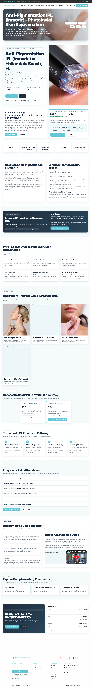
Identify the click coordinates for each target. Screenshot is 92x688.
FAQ (84, 26)
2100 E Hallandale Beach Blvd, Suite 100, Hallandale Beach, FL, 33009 (71, 671)
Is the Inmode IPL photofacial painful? (14, 478)
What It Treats (82, 23)
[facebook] (63, 658)
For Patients (59, 5)
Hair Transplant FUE (37, 667)
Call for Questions (27, 509)
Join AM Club (71, 134)
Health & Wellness (36, 669)
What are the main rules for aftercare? (14, 499)
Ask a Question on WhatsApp (12, 509)
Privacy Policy (19, 678)
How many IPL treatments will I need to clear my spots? (19, 483)
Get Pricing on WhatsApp (58, 134)
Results (72, 26)
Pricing (78, 26)
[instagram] (69, 658)
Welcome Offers (50, 5)
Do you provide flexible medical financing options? (18, 504)
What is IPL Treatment (71, 23)
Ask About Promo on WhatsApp (59, 228)
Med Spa (35, 665)
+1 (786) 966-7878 (72, 665)
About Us (22, 5)
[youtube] (72, 658)
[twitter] (78, 658)
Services (29, 5)
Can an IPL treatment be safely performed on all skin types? (20, 493)
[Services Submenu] (33, 5)
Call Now (22, 95)
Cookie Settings (76, 685)
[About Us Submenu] (26, 5)
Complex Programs (39, 5)
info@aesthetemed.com (72, 667)
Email (13, 665)
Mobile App (53, 674)
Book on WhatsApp (11, 95)
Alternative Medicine (37, 671)
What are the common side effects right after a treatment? (19, 488)
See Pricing (22, 134)
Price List (53, 678)
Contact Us (53, 676)
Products (53, 671)
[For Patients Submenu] (63, 5)
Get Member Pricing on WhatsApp (58, 419)
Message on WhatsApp (12, 626)
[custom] (66, 658)
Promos (52, 669)
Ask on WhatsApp (11, 134)
